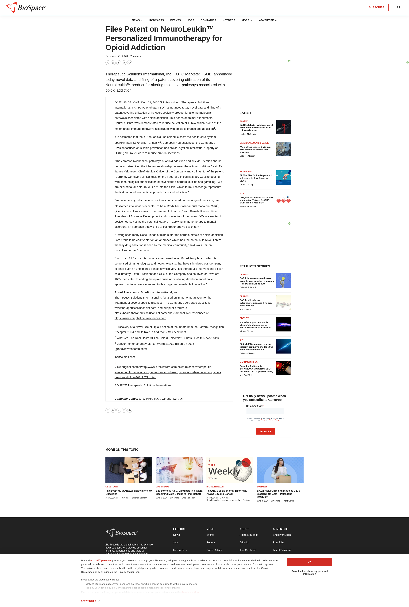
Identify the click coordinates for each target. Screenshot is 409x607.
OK (309, 561)
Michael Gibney (246, 184)
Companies (208, 20)
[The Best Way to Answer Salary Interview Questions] (128, 470)
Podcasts (156, 20)
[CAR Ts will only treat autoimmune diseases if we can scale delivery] (283, 302)
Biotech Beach (215, 487)
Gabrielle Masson (247, 156)
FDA (242, 193)
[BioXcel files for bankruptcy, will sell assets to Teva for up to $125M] (283, 177)
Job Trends (162, 487)
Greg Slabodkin (188, 498)
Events (175, 20)
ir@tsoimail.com (125, 357)
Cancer (244, 121)
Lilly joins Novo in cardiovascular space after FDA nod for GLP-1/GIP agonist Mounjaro (257, 200)
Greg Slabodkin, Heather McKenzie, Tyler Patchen (228, 500)
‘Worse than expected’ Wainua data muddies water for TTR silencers (255, 150)
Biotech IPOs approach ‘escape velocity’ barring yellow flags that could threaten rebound (256, 347)
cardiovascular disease (254, 143)
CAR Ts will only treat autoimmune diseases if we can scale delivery (256, 303)
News (136, 20)
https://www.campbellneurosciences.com (140, 318)
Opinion (244, 274)
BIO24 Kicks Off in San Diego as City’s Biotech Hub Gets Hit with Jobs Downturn (278, 493)
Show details (88, 600)
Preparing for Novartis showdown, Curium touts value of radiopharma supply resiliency (256, 369)
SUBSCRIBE (376, 7)
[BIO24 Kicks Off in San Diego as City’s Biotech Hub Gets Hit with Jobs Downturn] (280, 470)
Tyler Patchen (288, 501)
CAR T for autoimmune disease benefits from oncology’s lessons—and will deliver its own (257, 281)
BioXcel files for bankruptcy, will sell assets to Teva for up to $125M (256, 178)
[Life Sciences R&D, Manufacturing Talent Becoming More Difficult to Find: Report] (179, 470)
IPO (241, 340)
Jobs (190, 20)
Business (262, 487)
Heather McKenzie (248, 134)
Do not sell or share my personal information (309, 572)
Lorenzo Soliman (139, 498)
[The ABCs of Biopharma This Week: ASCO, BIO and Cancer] (229, 470)
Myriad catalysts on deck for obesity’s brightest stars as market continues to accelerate (255, 325)
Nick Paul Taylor (247, 375)
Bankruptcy (247, 171)
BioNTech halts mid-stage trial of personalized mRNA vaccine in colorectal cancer (256, 128)
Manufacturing (249, 362)
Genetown (111, 487)
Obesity (244, 318)
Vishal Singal (245, 309)
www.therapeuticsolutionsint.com (135, 308)
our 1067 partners (101, 560)
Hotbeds (229, 20)
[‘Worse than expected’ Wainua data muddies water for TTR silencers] (283, 149)
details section (190, 592)
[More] (141, 20)
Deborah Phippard (248, 287)
